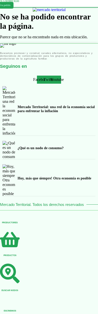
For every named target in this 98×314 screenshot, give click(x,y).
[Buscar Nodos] (10, 281)
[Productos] (10, 246)
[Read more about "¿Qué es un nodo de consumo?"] (9, 150)
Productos (10, 255)
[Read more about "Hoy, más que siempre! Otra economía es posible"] (9, 180)
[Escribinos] (10, 301)
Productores (10, 223)
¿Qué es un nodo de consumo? (41, 148)
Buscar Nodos (10, 290)
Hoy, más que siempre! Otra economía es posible (54, 178)
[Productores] (10, 213)
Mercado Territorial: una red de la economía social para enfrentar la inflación (56, 109)
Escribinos (10, 311)
